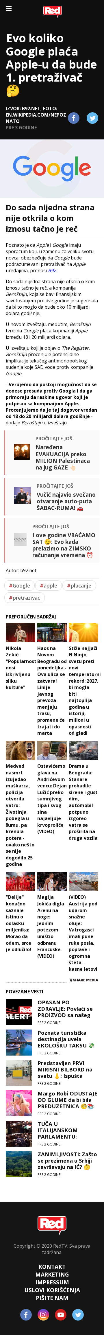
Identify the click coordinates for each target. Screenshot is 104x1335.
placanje (79, 585)
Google (19, 585)
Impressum (52, 1282)
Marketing (52, 1274)
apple (48, 585)
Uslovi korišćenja (52, 1290)
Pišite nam (52, 1298)
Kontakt (52, 1266)
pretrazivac (24, 597)
